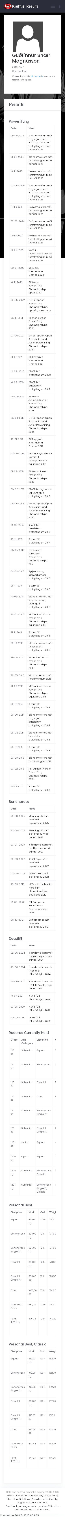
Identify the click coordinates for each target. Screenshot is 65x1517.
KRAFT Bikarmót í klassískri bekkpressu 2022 (39, 862)
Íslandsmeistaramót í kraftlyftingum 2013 (40, 759)
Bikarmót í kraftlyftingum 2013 (39, 748)
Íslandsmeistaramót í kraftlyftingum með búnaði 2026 (40, 160)
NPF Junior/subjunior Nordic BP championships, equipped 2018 (40, 889)
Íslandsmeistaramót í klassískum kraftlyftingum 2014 (40, 736)
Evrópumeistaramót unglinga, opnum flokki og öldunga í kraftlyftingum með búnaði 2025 (40, 192)
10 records (37, 76)
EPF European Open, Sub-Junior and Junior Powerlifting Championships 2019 (40, 425)
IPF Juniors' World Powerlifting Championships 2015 (39, 663)
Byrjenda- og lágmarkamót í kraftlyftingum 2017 (39, 575)
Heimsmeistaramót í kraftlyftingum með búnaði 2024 (40, 210)
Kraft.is (10, 1495)
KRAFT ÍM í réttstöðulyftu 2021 (39, 997)
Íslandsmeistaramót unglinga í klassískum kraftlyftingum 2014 (40, 720)
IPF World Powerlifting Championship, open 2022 (37, 288)
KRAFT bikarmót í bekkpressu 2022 (39, 875)
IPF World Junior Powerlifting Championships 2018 (38, 477)
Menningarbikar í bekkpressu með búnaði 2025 (39, 834)
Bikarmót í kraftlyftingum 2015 (39, 634)
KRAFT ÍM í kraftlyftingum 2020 (40, 373)
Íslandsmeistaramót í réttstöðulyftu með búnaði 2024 (40, 956)
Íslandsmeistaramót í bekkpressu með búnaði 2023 (40, 848)
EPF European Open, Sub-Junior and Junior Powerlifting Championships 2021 (40, 342)
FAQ (47, 1509)
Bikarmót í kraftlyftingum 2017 (39, 541)
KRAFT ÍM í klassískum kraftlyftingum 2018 (39, 528)
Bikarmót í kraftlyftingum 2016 (39, 587)
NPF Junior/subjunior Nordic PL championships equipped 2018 (40, 459)
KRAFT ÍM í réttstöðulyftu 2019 (39, 1019)
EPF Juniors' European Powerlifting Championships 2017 (38, 557)
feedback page (25, 1509)
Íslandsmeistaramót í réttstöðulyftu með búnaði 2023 (40, 985)
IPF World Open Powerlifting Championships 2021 (38, 323)
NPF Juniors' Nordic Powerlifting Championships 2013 (40, 774)
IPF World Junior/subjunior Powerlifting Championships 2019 (38, 403)
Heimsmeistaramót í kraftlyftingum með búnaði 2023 (40, 239)
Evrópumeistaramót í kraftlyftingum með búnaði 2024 (40, 225)
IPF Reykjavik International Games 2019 (36, 443)
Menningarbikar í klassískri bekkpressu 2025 (39, 819)
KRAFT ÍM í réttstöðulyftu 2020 (40, 1008)
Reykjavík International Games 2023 (36, 271)
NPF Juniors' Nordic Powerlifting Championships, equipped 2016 (40, 620)
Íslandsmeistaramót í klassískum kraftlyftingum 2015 (40, 646)
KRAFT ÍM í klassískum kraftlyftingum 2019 (39, 386)
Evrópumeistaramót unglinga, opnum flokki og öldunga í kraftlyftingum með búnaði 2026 (40, 142)
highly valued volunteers (32, 1502)
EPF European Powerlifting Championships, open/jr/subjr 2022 (40, 305)
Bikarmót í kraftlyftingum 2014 (39, 705)
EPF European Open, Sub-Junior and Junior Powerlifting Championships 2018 (40, 510)
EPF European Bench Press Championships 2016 (38, 907)
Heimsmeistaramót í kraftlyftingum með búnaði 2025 (40, 175)
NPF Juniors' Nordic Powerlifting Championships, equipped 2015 (40, 691)
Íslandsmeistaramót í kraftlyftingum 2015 (40, 677)
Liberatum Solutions (18, 1499)
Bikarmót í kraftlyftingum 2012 (39, 788)
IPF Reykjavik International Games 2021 (36, 360)
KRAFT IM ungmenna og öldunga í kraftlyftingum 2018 (40, 493)
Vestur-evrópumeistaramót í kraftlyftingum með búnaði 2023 (40, 255)
